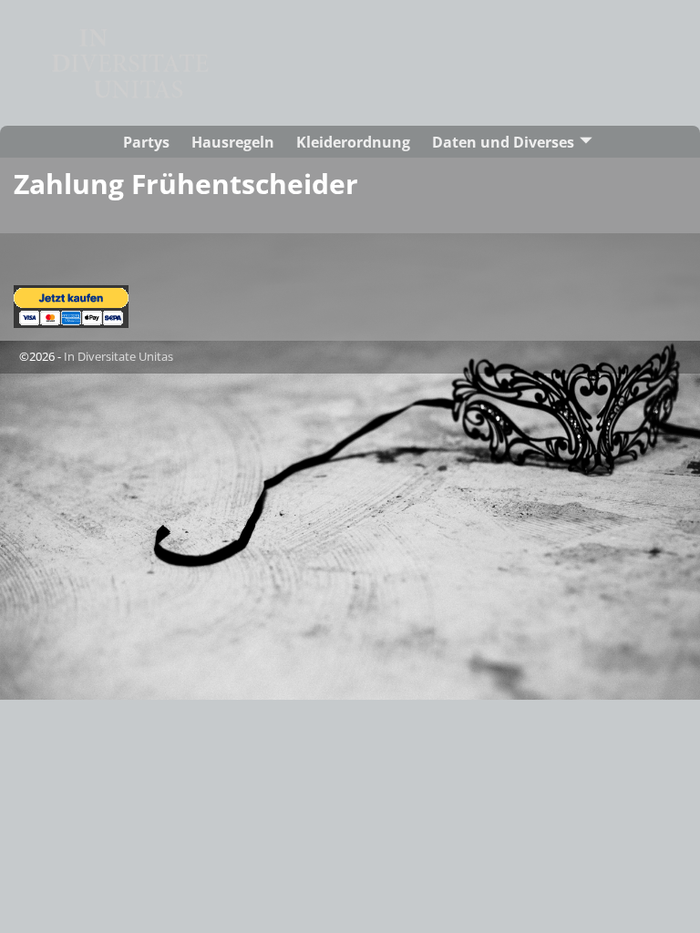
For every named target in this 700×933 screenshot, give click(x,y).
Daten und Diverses (503, 142)
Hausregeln (232, 142)
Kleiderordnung (353, 142)
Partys (146, 142)
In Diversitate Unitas (118, 356)
